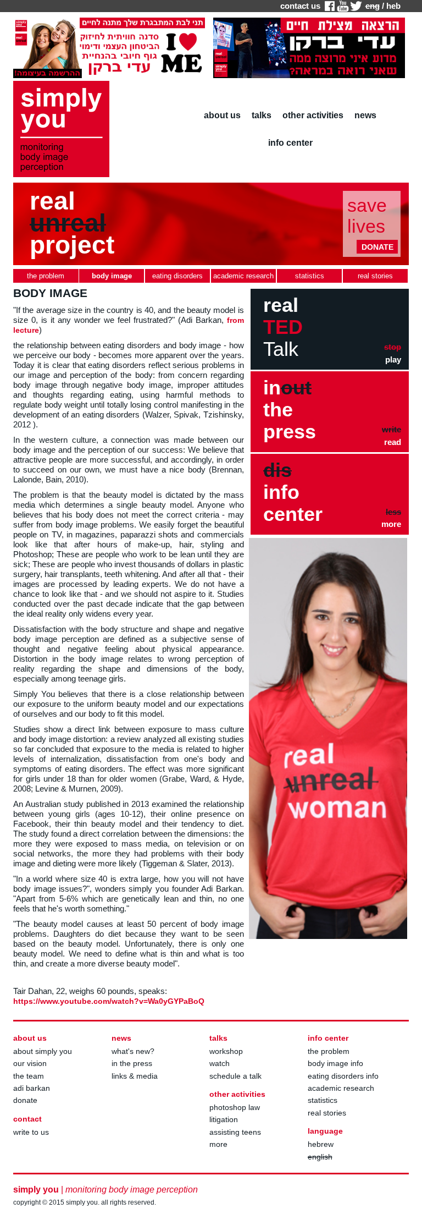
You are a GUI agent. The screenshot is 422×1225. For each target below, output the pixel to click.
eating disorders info (343, 1076)
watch (219, 1063)
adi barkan (31, 1088)
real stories (327, 1112)
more (218, 1144)
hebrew (321, 1144)
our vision (30, 1063)
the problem (328, 1051)
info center (290, 142)
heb (393, 5)
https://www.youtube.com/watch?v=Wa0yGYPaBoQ (108, 1001)
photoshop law (234, 1107)
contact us (300, 5)
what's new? (133, 1051)
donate (25, 1100)
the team (28, 1076)
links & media (135, 1076)
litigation (223, 1119)
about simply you (42, 1051)
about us (222, 115)
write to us (31, 1132)
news (365, 115)
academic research (341, 1088)
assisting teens (235, 1132)
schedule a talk (235, 1076)
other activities (312, 115)
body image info (335, 1063)
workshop (226, 1051)
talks (261, 115)
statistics (322, 1100)
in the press (132, 1063)
